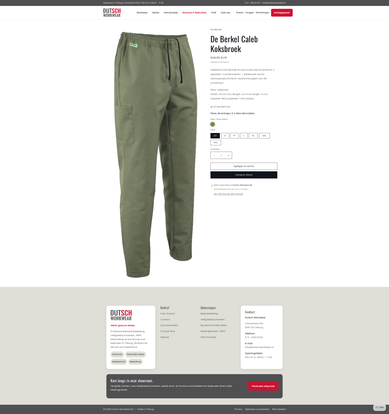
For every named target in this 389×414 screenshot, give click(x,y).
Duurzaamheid (169, 325)
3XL (216, 143)
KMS (213, 13)
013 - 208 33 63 (252, 3)
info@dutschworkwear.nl (274, 3)
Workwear (142, 13)
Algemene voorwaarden (257, 409)
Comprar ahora (244, 175)
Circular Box (167, 331)
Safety (155, 13)
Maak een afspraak (263, 386)
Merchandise (171, 13)
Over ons (225, 13)
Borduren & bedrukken (214, 325)
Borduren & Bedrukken (194, 13)
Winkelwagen (263, 13)
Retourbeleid (279, 409)
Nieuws (164, 337)
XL (253, 136)
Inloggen (249, 13)
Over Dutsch (167, 313)
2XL (264, 136)
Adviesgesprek (282, 13)
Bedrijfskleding (209, 313)
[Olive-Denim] (212, 124)
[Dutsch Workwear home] (117, 12)
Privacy (238, 409)
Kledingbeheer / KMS (213, 331)
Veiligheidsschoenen (213, 319)
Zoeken (240, 13)
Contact (165, 319)
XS (215, 136)
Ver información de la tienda (228, 194)
